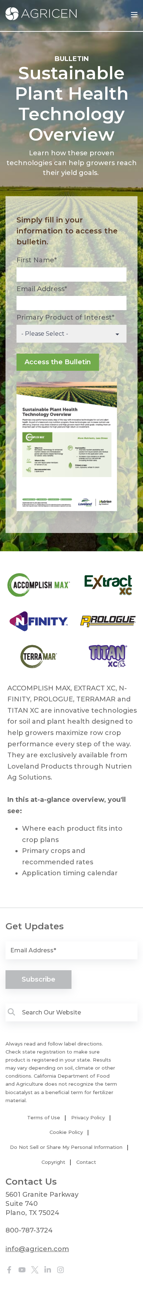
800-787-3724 (29, 1230)
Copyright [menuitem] (53, 1162)
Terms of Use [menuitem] (43, 1117)
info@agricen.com (37, 1249)
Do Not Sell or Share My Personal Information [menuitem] (66, 1147)
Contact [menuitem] (86, 1162)
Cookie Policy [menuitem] (66, 1132)
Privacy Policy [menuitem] (88, 1117)
